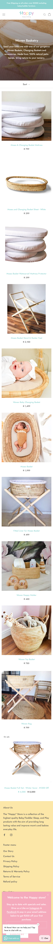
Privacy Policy (10, 861)
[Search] (44, 14)
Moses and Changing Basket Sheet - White (26, 209)
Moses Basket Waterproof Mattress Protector (26, 273)
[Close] (48, 895)
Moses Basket (26, 466)
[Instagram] (11, 834)
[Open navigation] (3, 14)
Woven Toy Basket (26, 659)
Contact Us (8, 856)
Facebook (12, 912)
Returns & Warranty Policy (16, 871)
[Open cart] (49, 14)
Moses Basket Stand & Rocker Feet (26, 338)
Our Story (8, 851)
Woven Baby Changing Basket (26, 402)
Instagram (34, 908)
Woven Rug (26, 723)
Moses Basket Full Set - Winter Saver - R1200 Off (26, 787)
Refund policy (10, 881)
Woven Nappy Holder (26, 595)
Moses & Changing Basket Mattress (26, 145)
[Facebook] (4, 834)
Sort (25, 84)
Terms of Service (11, 876)
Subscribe (17, 934)
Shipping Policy (11, 866)
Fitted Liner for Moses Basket (26, 530)
